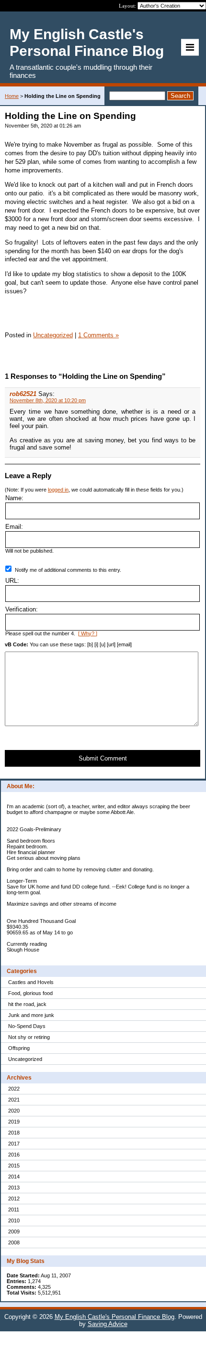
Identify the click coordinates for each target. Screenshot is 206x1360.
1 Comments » (98, 335)
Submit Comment (103, 758)
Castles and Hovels (31, 982)
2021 (14, 1100)
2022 (14, 1089)
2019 (14, 1121)
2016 (14, 1154)
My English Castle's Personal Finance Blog (114, 1316)
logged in (58, 490)
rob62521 (23, 393)
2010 (14, 1220)
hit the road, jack (27, 1004)
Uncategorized (25, 1059)
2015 (14, 1165)
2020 (14, 1111)
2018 (14, 1132)
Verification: (21, 609)
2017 (14, 1143)
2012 (14, 1198)
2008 (14, 1242)
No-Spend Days (27, 1026)
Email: (14, 526)
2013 (14, 1187)
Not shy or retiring (29, 1037)
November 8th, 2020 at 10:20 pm (48, 400)
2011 (13, 1209)
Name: (14, 498)
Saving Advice (107, 1324)
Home (12, 96)
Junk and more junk (31, 1015)
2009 (14, 1231)
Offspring (19, 1048)
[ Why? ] (87, 633)
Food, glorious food (30, 993)
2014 (14, 1176)
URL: (12, 580)
